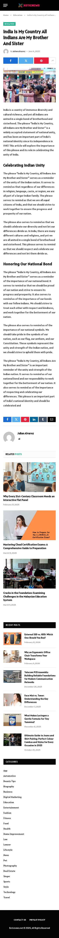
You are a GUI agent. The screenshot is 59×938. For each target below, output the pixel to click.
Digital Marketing (12, 797)
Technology (9, 892)
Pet (5, 860)
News (6, 855)
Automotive (9, 775)
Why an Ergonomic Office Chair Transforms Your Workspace (37, 655)
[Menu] (5, 5)
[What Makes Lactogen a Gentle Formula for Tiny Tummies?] (12, 719)
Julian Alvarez (19, 51)
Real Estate (9, 870)
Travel (6, 897)
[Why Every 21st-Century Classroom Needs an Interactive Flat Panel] (29, 477)
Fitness (7, 818)
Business (7, 791)
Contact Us (20, 920)
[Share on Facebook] (10, 60)
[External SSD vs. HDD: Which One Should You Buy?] (12, 638)
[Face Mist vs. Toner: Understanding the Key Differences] (12, 700)
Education (9, 24)
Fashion (7, 812)
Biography (8, 786)
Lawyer (7, 844)
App (5, 770)
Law (5, 839)
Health (6, 828)
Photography (10, 865)
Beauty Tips (9, 781)
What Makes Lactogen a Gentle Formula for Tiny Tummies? (36, 719)
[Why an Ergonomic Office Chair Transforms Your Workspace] (12, 656)
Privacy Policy (37, 920)
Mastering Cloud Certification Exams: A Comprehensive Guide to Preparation (25, 546)
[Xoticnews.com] (29, 5)
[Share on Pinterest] (41, 60)
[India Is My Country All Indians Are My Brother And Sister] (29, 85)
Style (6, 886)
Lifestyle (7, 849)
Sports (6, 881)
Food (6, 823)
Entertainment (11, 807)
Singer (6, 876)
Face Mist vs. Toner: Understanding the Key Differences (36, 699)
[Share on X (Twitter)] (26, 60)
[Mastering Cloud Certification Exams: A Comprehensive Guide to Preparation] (29, 525)
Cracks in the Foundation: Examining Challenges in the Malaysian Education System (25, 596)
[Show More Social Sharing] (52, 60)
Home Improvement (13, 834)
